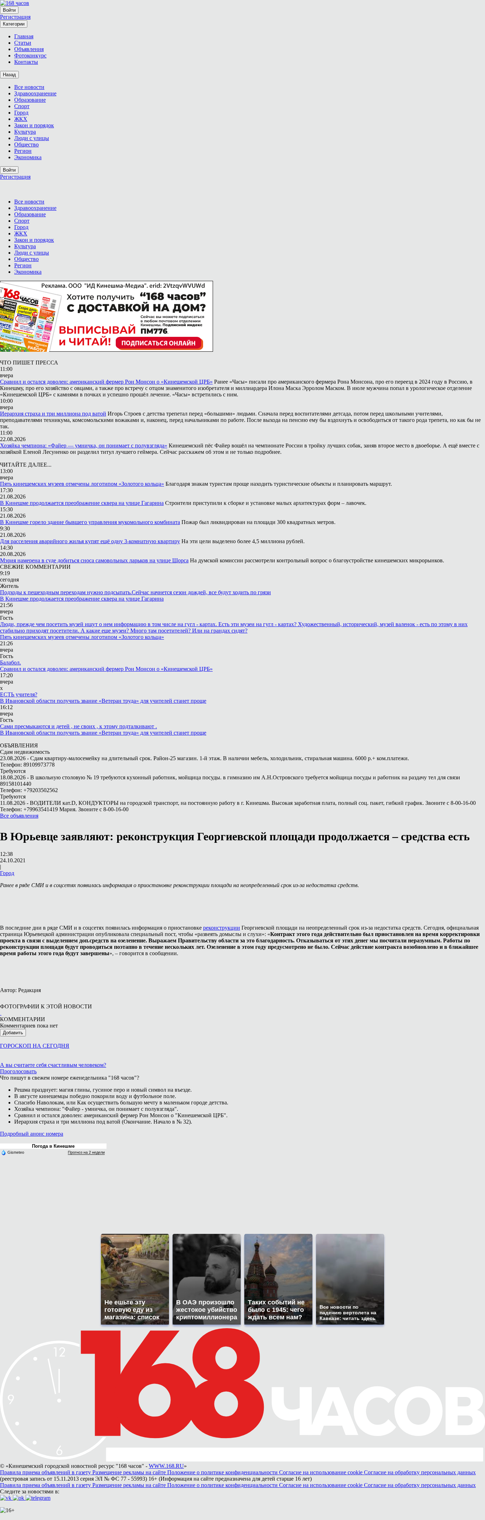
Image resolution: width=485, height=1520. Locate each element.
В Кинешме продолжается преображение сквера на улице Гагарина (82, 503)
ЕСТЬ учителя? (18, 694)
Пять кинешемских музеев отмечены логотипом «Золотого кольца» (82, 484)
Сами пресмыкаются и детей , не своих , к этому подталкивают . (78, 726)
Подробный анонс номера (31, 1134)
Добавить (13, 1032)
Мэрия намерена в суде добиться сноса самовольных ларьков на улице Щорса (94, 560)
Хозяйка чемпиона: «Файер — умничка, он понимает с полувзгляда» (83, 445)
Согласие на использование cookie (321, 1472)
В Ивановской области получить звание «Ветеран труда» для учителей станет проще (103, 701)
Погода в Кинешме (53, 1146)
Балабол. (10, 662)
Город (7, 873)
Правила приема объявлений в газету (46, 1472)
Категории (13, 24)
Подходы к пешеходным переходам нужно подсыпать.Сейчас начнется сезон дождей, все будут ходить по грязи (135, 592)
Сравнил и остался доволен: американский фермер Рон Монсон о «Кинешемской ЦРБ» (106, 382)
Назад (9, 74)
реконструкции (221, 928)
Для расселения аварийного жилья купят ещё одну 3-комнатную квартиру (90, 541)
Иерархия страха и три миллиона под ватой (53, 414)
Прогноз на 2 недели (86, 1152)
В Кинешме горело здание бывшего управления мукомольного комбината (90, 522)
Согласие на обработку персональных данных (420, 1472)
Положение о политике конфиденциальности (223, 1472)
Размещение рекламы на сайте (129, 1472)
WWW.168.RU (166, 1466)
